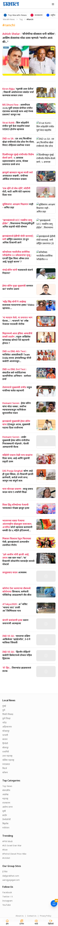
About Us (20, 916)
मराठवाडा (6, 764)
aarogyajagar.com (11, 879)
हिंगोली (5, 743)
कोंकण (5, 772)
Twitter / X (7, 896)
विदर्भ (4, 768)
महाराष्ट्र (5, 798)
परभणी (5, 735)
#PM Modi (7, 841)
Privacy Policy (45, 916)
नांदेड (4, 722)
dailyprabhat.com (10, 875)
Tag (21, 19)
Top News (7, 786)
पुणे (3, 710)
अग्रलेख (5, 794)
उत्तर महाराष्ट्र (7, 755)
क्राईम (4, 815)
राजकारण (6, 802)
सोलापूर (5, 747)
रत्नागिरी (5, 751)
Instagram (7, 900)
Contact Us (31, 916)
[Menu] (53, 4)
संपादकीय (6, 790)
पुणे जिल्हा (6, 718)
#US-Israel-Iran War (11, 845)
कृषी (4, 811)
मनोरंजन (5, 827)
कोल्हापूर (5, 730)
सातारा (5, 739)
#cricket (6, 858)
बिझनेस (5, 823)
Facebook (7, 892)
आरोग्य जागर (7, 806)
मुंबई (4, 705)
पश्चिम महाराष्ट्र (8, 760)
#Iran (5, 849)
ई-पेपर (4, 871)
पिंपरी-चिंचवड (7, 714)
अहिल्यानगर (7, 726)
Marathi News (9, 19)
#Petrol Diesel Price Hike (14, 853)
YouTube (6, 904)
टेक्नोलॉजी (6, 819)
